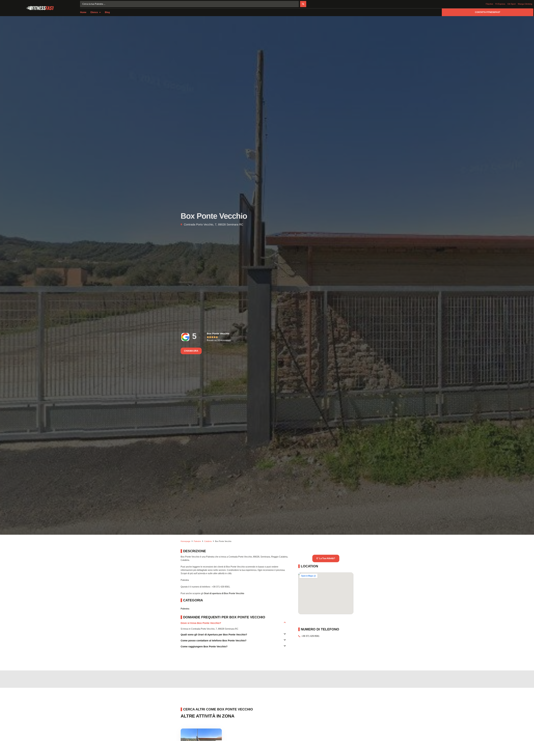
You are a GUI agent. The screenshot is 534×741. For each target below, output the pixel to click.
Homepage (185, 541)
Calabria (208, 541)
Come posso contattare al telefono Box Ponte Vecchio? (213, 640)
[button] (233, 624)
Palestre (197, 541)
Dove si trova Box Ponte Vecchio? (201, 623)
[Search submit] (303, 4)
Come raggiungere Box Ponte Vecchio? (204, 646)
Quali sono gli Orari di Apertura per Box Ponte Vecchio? (214, 634)
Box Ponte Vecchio (218, 333)
